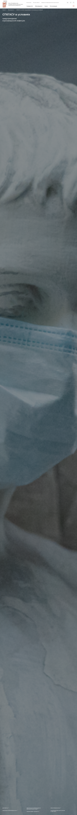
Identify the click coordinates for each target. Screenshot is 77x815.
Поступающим (53, 6)
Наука (46, 6)
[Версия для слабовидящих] (71, 3)
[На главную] (14, 4)
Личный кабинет (36, 2)
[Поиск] (74, 3)
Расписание (28, 2)
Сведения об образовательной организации (50, 2)
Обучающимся (38, 6)
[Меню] (74, 6)
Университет (29, 6)
